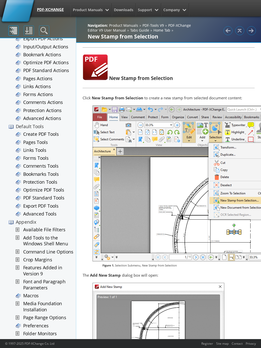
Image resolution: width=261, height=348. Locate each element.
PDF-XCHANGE (50, 9)
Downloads (123, 9)
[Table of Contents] (13, 30)
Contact (237, 343)
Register (207, 343)
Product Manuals (88, 9)
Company (171, 9)
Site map (222, 343)
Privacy (251, 343)
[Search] (44, 30)
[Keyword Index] (29, 30)
